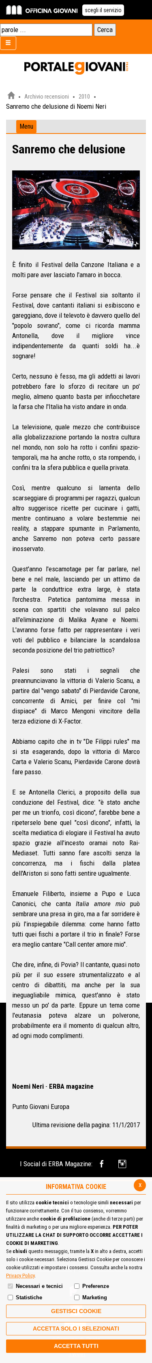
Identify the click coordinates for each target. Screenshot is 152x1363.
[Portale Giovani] (76, 68)
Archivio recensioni (46, 96)
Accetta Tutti (76, 1346)
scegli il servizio (103, 10)
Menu (26, 126)
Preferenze (95, 1286)
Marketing (94, 1297)
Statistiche (29, 1297)
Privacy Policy (20, 1276)
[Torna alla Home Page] (11, 96)
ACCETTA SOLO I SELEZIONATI (76, 1328)
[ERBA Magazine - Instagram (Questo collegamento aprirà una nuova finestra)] (123, 1164)
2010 (84, 96)
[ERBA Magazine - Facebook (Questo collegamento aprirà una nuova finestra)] (103, 1164)
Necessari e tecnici (39, 1286)
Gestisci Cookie (76, 1311)
